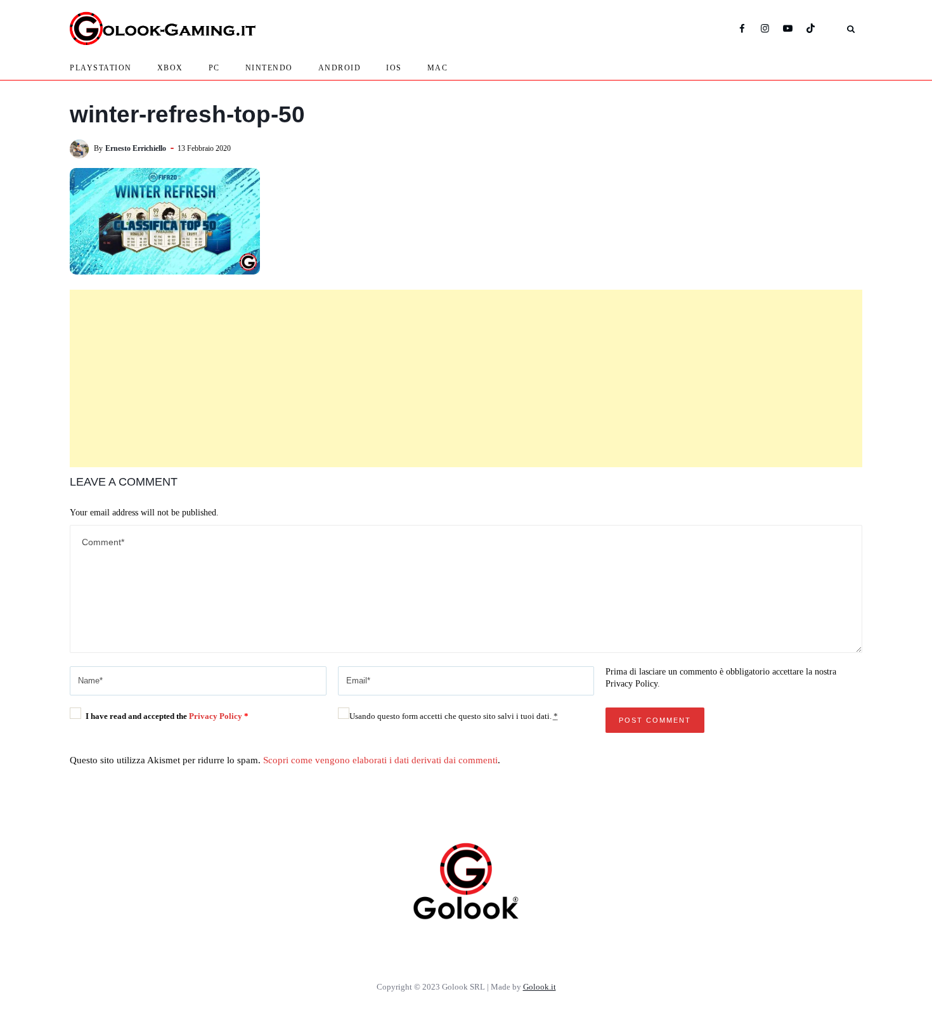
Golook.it (539, 986)
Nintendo (269, 67)
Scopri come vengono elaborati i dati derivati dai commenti (380, 760)
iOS (394, 67)
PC (214, 67)
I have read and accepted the (167, 716)
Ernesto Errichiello (135, 148)
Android (339, 67)
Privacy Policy (216, 716)
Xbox (170, 67)
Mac (437, 67)
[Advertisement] (466, 378)
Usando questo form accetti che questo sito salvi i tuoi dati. (453, 716)
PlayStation (101, 67)
